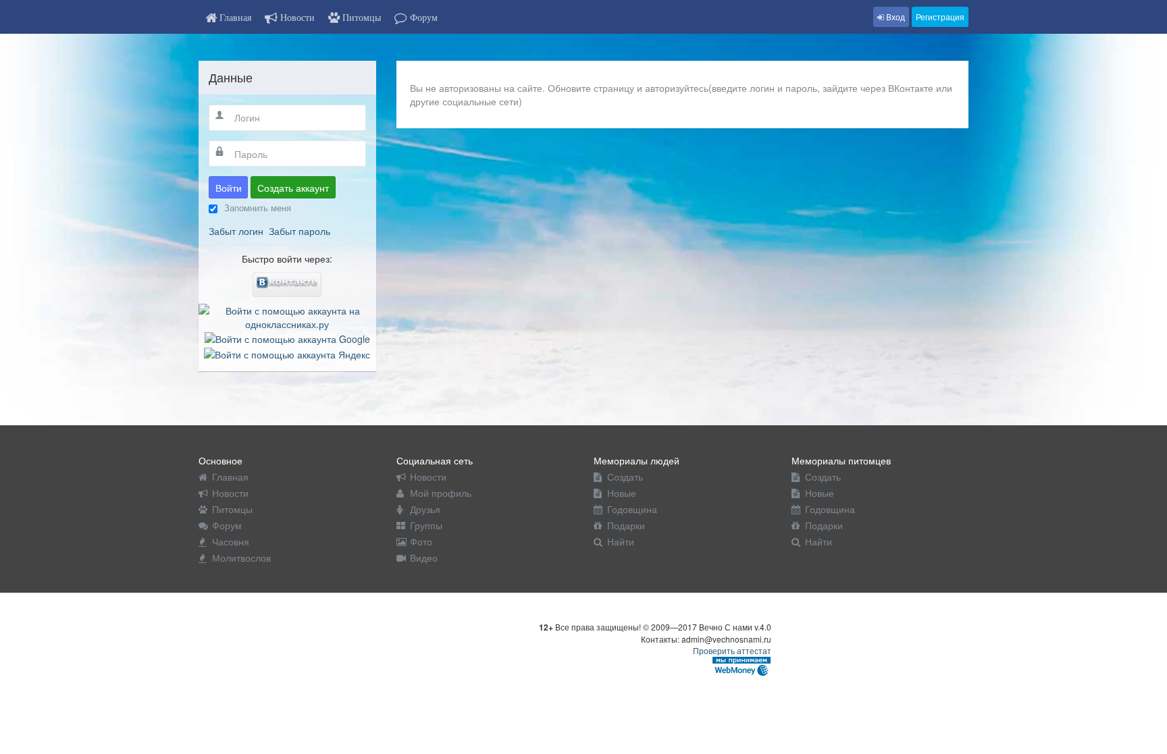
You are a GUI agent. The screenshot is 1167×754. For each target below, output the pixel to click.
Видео (424, 557)
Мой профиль (440, 493)
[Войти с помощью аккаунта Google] (287, 337)
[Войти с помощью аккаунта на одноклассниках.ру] (287, 316)
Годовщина (632, 509)
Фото (421, 541)
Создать (625, 476)
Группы (426, 525)
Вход (894, 16)
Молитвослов (241, 557)
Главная (230, 476)
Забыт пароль (299, 231)
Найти (620, 541)
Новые (621, 493)
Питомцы (232, 509)
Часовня (230, 541)
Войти (228, 187)
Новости (230, 493)
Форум (227, 525)
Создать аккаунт (293, 187)
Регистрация (940, 16)
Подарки (626, 525)
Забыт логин (236, 231)
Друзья (425, 509)
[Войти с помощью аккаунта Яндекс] (287, 352)
